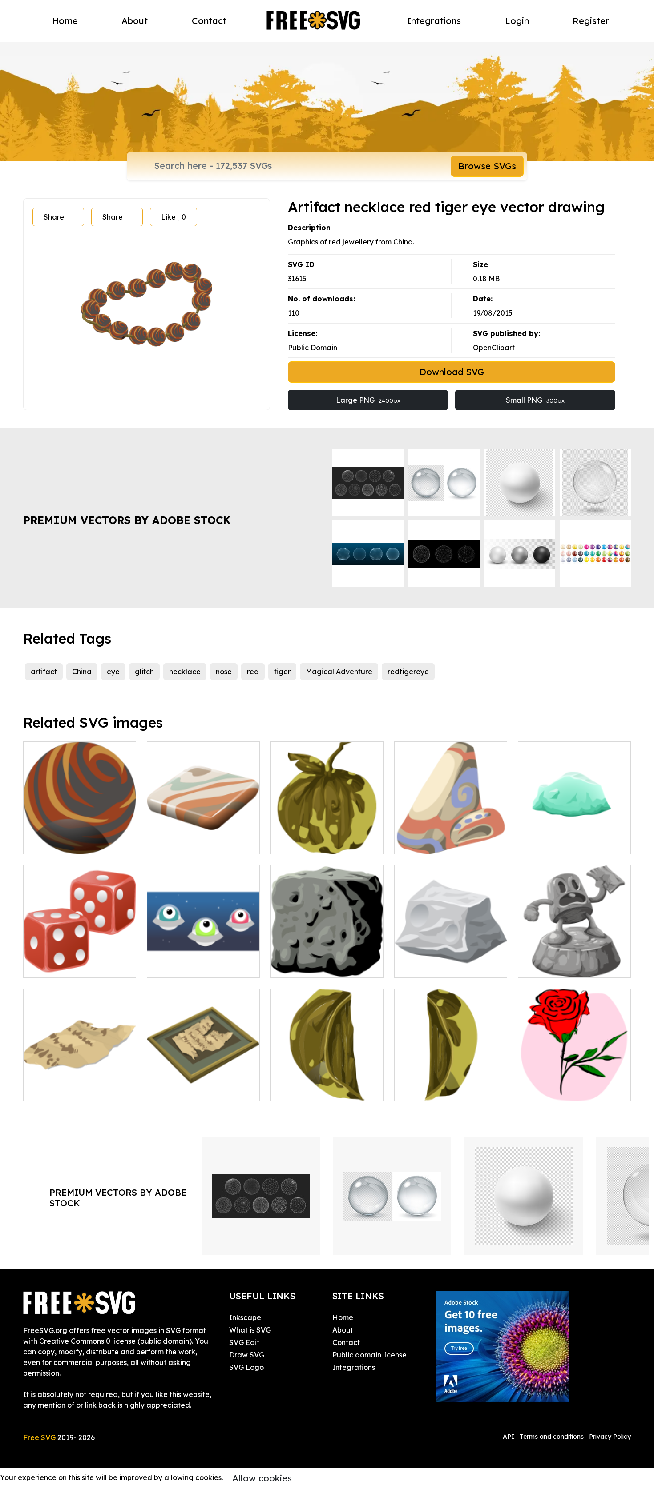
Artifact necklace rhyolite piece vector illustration (203, 836)
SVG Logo (246, 1367)
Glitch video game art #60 (449, 965)
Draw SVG (246, 1354)
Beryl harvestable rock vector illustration (574, 836)
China (82, 671)
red (253, 671)
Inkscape (245, 1317)
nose (224, 671)
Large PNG (368, 400)
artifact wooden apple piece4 (451, 1083)
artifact (44, 671)
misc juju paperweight (566, 965)
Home (65, 20)
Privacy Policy (610, 1437)
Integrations (434, 20)
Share (54, 216)
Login (517, 20)
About (134, 20)
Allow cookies (262, 1478)
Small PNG (535, 400)
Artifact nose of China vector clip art (451, 836)
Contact (209, 20)
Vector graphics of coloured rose (574, 1083)
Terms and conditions (552, 1437)
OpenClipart (494, 347)
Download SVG (452, 371)
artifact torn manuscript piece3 (80, 1083)
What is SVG (250, 1329)
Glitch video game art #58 (325, 965)
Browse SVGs (487, 166)
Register (591, 20)
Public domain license (369, 1354)
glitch (144, 671)
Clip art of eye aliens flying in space (203, 960)
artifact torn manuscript (197, 1089)
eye (113, 671)
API (509, 1437)
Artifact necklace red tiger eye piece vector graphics (79, 836)
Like (173, 216)
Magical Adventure (339, 671)
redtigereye (408, 671)
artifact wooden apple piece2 (327, 1083)
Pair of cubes (55, 965)
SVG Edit (244, 1342)
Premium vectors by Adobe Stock (126, 520)
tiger (282, 671)
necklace (185, 671)
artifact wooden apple (319, 841)
